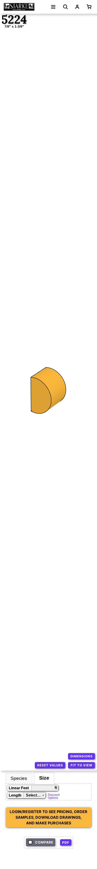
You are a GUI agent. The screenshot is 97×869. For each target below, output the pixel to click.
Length (15, 795)
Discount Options (54, 796)
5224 (14, 19)
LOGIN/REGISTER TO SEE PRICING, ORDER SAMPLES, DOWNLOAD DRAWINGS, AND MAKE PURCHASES (48, 817)
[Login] (77, 6)
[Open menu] (53, 7)
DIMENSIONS (81, 756)
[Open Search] (65, 6)
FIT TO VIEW (81, 765)
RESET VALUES (50, 765)
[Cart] (90, 6)
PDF (65, 842)
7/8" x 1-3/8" (14, 26)
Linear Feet (19, 788)
